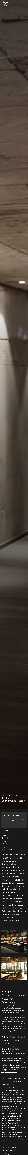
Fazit (5, 823)
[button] (22, 3)
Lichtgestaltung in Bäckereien (9, 1072)
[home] (5, 3)
